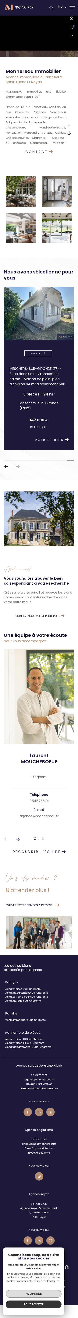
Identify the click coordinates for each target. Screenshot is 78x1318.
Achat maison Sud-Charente (23, 996)
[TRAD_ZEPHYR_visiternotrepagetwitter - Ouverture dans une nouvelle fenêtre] (39, 1119)
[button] (17, 474)
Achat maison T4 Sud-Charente (24, 1050)
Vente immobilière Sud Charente (25, 1027)
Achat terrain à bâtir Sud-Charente (26, 1004)
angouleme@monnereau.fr (39, 1151)
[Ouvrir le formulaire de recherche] (51, 8)
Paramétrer (34, 1293)
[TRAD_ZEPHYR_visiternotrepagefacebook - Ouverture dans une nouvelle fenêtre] (27, 1119)
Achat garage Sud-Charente (23, 1008)
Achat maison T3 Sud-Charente (24, 1046)
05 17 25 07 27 (39, 1211)
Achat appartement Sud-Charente (26, 1000)
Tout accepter (34, 1304)
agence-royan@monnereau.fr (39, 1215)
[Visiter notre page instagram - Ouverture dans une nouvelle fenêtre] (50, 1119)
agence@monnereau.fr (39, 1087)
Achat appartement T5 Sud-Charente (28, 1054)
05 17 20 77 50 (39, 1146)
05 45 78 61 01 (39, 1082)
